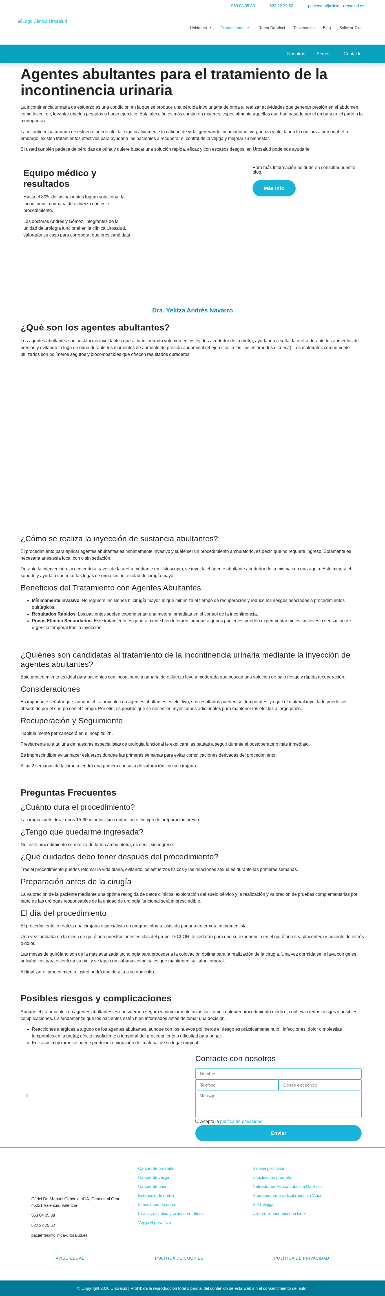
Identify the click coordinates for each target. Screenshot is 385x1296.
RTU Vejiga (263, 1204)
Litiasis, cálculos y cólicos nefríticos (171, 1213)
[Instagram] (43, 5)
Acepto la (231, 1121)
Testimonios (304, 27)
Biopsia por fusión (269, 1168)
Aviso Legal (70, 1258)
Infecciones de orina (156, 1204)
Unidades (198, 27)
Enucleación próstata (272, 1177)
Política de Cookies (179, 1258)
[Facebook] (25, 5)
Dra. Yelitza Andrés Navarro (192, 310)
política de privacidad (241, 1121)
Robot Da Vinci (271, 27)
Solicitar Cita (350, 27)
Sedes (323, 53)
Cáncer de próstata (155, 1168)
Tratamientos (232, 27)
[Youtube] (52, 5)
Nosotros (296, 53)
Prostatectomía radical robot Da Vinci (287, 1195)
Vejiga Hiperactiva (154, 1222)
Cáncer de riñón (152, 1186)
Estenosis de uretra (156, 1195)
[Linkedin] (34, 5)
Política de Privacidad (301, 1258)
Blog (327, 27)
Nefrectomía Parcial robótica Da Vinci (287, 1186)
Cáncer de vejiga (153, 1177)
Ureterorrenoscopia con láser (279, 1213)
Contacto (353, 53)
